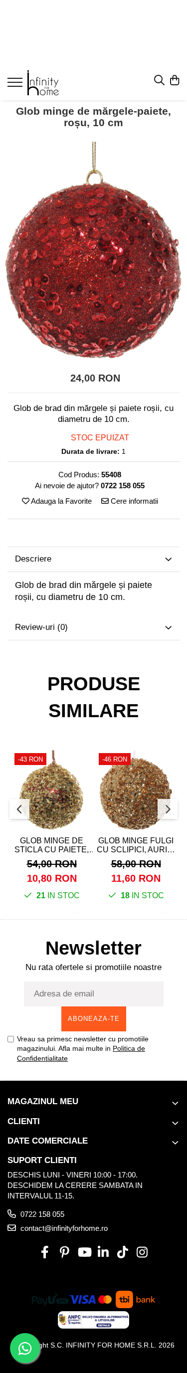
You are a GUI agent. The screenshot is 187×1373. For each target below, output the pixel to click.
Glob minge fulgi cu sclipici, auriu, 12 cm (136, 845)
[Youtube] (84, 1253)
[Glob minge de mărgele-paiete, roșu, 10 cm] (93, 251)
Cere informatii (133, 501)
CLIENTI (23, 1121)
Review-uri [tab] (41, 627)
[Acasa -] (65, 82)
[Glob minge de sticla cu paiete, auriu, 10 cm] (51, 790)
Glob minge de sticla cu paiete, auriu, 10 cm (51, 845)
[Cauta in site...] (159, 81)
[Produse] (16, 85)
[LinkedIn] (103, 1253)
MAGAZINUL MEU (42, 1101)
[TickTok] (123, 1253)
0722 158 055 (41, 1214)
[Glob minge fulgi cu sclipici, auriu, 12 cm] (136, 790)
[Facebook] (45, 1253)
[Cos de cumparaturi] (174, 81)
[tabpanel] (93, 251)
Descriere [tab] (33, 559)
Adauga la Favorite (60, 501)
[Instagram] (142, 1253)
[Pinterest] (64, 1253)
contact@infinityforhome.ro (63, 1228)
